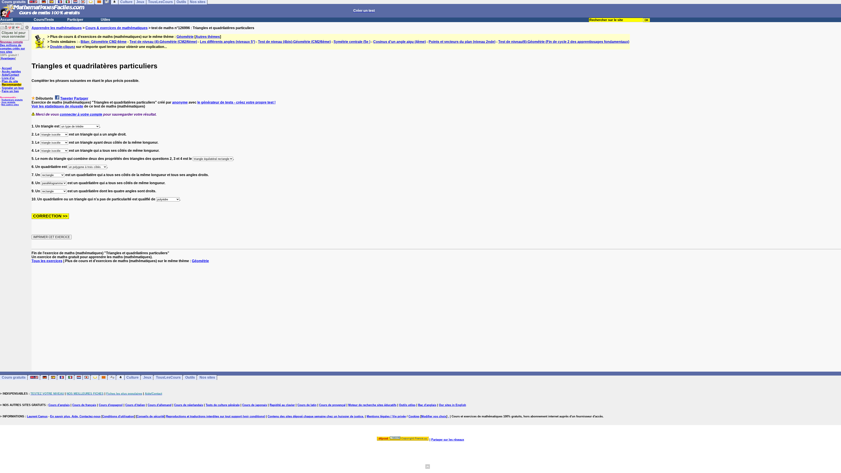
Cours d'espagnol (111, 405)
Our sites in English (452, 405)
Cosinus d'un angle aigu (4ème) (399, 42)
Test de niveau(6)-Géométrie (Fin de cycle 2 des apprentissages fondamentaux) (563, 42)
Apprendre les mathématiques (57, 28)
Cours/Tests (44, 19)
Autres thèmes (208, 37)
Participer (75, 19)
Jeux (147, 377)
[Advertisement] (436, 313)
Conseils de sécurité (150, 416)
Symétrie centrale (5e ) (352, 42)
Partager (81, 98)
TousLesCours (168, 377)
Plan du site (10, 81)
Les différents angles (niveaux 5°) (227, 42)
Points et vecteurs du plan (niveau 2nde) (462, 42)
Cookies (413, 416)
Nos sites (207, 377)
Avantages (8, 58)
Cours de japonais (254, 405)
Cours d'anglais (59, 405)
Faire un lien (10, 91)
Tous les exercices (47, 261)
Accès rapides (11, 71)
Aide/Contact (10, 74)
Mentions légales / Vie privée (386, 416)
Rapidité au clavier (282, 405)
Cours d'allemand (159, 405)
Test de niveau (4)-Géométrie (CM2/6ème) (163, 42)
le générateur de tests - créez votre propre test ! (236, 102)
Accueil (6, 19)
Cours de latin (306, 405)
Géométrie (185, 37)
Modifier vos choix (433, 416)
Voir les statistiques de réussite (57, 106)
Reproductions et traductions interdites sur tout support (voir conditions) (215, 416)
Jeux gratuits (8, 102)
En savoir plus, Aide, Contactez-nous (75, 416)
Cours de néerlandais (188, 405)
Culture (132, 377)
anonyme (180, 102)
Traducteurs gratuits (12, 100)
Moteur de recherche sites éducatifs (372, 405)
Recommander (11, 84)
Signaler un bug (13, 88)
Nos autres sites (10, 104)
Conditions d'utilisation (118, 416)
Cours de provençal (332, 405)
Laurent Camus (37, 416)
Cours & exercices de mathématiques (116, 28)
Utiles (105, 19)
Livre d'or (8, 78)
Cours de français (84, 405)
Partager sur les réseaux (447, 439)
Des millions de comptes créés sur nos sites (12, 46)
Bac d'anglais (427, 405)
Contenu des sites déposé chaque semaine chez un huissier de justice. (316, 416)
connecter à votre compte (81, 114)
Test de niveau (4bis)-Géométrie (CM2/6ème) (294, 42)
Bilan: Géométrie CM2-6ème (104, 42)
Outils (190, 377)
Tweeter (66, 98)
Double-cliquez (62, 47)
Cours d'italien (135, 405)
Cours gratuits (14, 377)
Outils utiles (407, 405)
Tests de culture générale (223, 405)
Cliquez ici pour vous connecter (14, 34)
